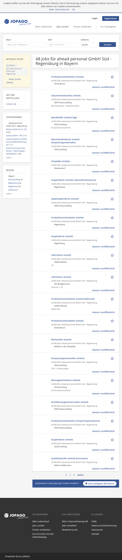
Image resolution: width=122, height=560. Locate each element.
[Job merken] (113, 77)
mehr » (9, 157)
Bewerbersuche (70, 529)
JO (23, 556)
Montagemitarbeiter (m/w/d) (65, 380)
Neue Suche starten (13, 81)
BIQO (27, 556)
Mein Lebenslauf (43, 26)
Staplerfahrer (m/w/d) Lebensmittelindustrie (73, 180)
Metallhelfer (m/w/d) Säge (64, 117)
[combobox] (26, 44)
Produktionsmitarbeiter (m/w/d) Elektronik (73, 298)
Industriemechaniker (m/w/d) (65, 95)
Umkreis (85, 39)
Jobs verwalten (69, 525)
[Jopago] (17, 22)
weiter (80, 474)
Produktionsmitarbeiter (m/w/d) (67, 76)
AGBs (94, 521)
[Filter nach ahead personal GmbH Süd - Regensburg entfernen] (7, 123)
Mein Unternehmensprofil (75, 521)
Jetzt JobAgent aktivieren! (101, 483)
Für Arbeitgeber (108, 26)
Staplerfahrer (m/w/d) (62, 236)
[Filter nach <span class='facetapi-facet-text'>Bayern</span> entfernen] (7, 65)
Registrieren (110, 18)
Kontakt (95, 533)
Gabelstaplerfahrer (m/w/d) (65, 198)
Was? (8, 39)
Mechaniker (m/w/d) (61, 339)
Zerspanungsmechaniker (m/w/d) (67, 358)
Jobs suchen (63, 26)
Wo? (50, 39)
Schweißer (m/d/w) (60, 161)
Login (94, 18)
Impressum (97, 529)
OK (73, 9)
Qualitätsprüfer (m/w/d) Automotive (69, 458)
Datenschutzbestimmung (104, 525)
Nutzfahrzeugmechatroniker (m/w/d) (69, 402)
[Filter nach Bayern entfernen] (7, 176)
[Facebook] (4, 526)
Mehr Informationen (59, 9)
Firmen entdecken (82, 26)
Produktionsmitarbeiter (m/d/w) (67, 217)
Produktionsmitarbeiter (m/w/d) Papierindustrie (75, 420)
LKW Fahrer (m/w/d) (61, 255)
